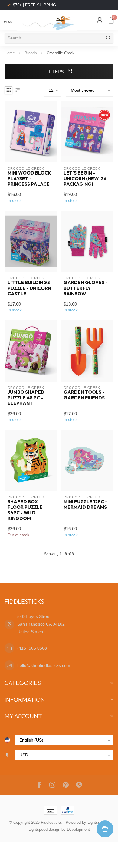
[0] (111, 20)
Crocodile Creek (60, 53)
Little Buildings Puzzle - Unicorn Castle (29, 288)
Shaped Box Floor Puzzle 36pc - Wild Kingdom (25, 510)
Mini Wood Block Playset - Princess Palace (29, 178)
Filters (55, 71)
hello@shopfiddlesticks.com (43, 665)
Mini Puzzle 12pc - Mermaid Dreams (85, 504)
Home (10, 53)
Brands (31, 53)
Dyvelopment (78, 829)
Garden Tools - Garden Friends (84, 394)
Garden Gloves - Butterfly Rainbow (85, 288)
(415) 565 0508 (32, 648)
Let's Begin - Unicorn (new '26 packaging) (85, 178)
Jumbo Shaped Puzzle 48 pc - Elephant (26, 397)
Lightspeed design (44, 829)
